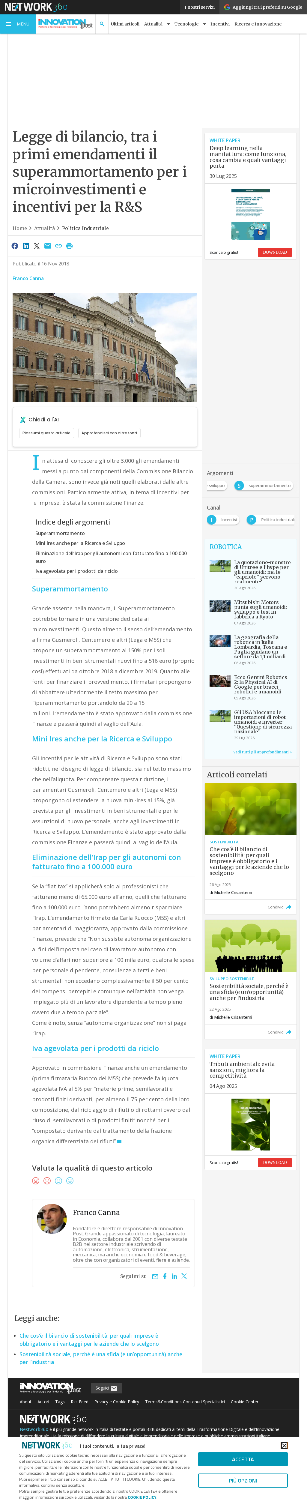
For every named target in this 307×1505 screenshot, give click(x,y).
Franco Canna (28, 278)
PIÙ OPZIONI (243, 1481)
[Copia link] (58, 245)
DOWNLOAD (275, 252)
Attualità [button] (153, 24)
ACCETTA (243, 1459)
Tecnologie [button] (186, 24)
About (25, 1402)
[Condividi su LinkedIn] (26, 245)
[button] (18, 24)
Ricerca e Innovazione (258, 24)
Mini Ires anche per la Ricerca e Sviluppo (80, 543)
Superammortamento (60, 533)
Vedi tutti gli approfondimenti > (262, 752)
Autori (43, 1402)
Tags (60, 1402)
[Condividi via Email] (47, 245)
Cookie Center (244, 1402)
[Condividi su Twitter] (36, 245)
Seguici (103, 1388)
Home (20, 228)
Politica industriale (85, 228)
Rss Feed (79, 1402)
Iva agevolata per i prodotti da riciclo (76, 571)
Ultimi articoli (125, 24)
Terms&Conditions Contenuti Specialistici (185, 1402)
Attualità (44, 228)
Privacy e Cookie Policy (116, 1402)
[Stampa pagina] (69, 245)
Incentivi (220, 24)
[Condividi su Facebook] (15, 245)
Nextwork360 (34, 1429)
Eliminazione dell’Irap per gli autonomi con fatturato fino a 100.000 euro (111, 557)
